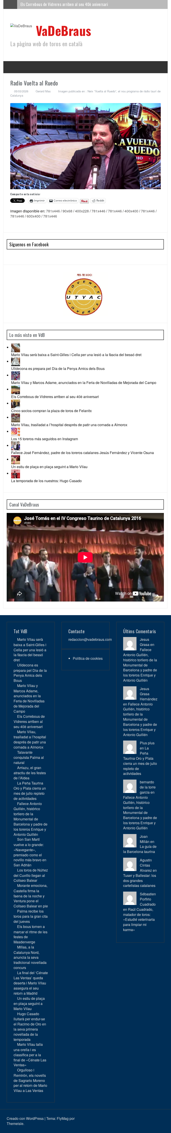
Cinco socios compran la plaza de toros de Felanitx (51, 410)
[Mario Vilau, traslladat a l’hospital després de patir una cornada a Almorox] (15, 417)
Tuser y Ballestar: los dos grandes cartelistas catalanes (139, 880)
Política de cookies (88, 658)
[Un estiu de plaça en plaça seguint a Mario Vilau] (15, 459)
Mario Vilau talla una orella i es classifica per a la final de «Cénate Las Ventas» (30, 1054)
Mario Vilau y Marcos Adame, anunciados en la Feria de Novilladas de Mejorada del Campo (83, 382)
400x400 (131, 211)
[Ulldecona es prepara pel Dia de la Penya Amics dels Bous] (15, 361)
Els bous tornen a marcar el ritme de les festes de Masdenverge (30, 934)
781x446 (53, 211)
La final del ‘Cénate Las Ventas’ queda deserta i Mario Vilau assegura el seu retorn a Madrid (31, 983)
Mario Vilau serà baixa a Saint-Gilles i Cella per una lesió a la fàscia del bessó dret (76, 354)
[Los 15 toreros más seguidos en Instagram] (15, 431)
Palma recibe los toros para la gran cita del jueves (31, 916)
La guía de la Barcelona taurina (140, 849)
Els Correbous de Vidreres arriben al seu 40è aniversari (55, 396)
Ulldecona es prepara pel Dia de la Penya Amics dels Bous (58, 368)
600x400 (34, 216)
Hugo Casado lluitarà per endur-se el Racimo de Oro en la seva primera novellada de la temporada (30, 1026)
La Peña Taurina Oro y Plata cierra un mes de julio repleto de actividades (30, 790)
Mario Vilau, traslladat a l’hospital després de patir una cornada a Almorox (79, 4)
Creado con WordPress (25, 1118)
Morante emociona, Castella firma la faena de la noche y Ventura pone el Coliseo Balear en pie (31, 896)
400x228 (82, 211)
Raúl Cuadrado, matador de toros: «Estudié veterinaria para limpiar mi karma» (139, 919)
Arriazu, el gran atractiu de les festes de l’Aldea (30, 772)
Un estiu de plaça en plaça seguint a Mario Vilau (49, 466)
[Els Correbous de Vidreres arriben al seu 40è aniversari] (15, 389)
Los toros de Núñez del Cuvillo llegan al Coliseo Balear (31, 875)
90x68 (67, 211)
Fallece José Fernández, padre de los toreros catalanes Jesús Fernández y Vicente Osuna (82, 452)
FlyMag (63, 1118)
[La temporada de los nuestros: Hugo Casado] (15, 473)
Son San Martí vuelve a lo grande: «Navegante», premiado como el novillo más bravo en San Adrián (30, 852)
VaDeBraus (63, 30)
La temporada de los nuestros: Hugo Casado (46, 480)
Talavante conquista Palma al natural (29, 757)
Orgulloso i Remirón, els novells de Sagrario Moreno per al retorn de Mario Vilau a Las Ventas (30, 1080)
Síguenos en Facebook (29, 244)
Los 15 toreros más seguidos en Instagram (44, 438)
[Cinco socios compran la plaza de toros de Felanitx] (15, 403)
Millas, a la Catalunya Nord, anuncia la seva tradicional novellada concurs (30, 957)
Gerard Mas (43, 91)
